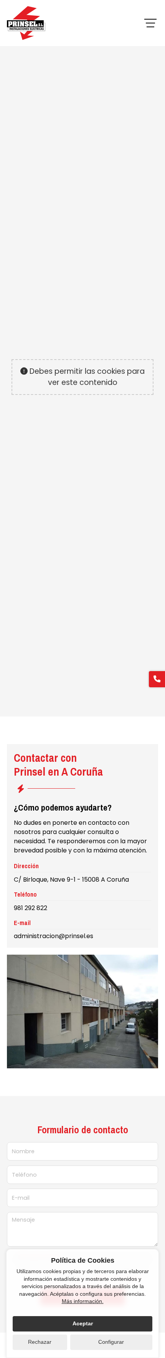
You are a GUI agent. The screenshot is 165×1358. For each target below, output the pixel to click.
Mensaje (23, 1220)
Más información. (83, 1301)
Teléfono (24, 1175)
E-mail (21, 1198)
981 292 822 (30, 908)
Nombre (23, 1151)
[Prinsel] (26, 23)
